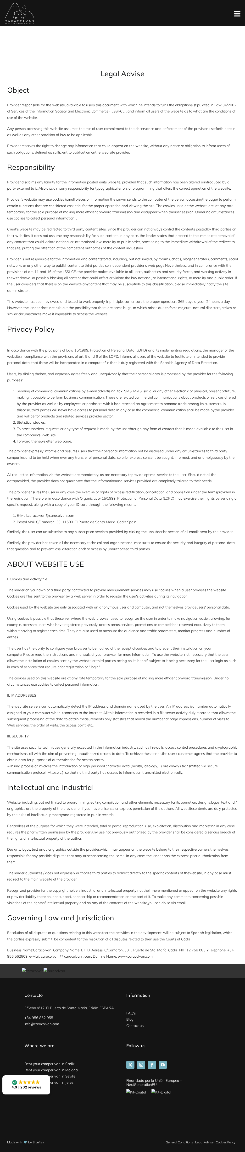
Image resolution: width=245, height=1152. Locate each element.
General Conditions (179, 1142)
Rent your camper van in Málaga (51, 1070)
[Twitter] (130, 1065)
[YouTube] (163, 1065)
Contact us (135, 1025)
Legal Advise (204, 1142)
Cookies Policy (225, 1142)
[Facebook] (152, 1065)
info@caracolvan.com (41, 1024)
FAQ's (131, 1013)
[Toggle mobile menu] (237, 14)
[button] (26, 1084)
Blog (130, 1019)
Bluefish (38, 1142)
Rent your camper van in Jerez (48, 1082)
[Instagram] (141, 1065)
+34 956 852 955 (38, 1017)
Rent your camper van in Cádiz (49, 1063)
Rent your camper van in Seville (49, 1076)
